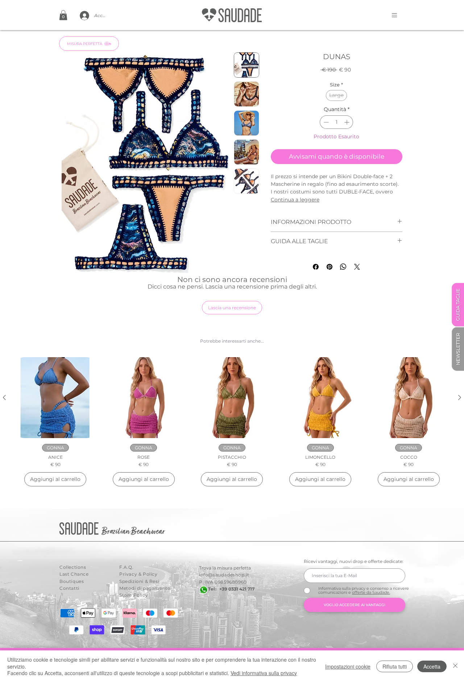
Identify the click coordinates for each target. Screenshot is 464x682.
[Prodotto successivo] (459, 397)
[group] (232, 422)
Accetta (431, 666)
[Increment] (347, 122)
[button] (63, 15)
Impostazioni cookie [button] (347, 666)
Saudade (80, 529)
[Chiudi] (455, 666)
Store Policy (133, 595)
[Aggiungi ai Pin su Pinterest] (329, 266)
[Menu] (394, 15)
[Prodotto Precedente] (4, 397)
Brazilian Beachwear (133, 531)
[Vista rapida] (55, 397)
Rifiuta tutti (394, 666)
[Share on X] (357, 266)
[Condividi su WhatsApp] (343, 266)
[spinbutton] (336, 122)
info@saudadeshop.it (224, 574)
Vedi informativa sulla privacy (264, 673)
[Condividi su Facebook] (315, 266)
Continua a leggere (295, 199)
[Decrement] (325, 122)
